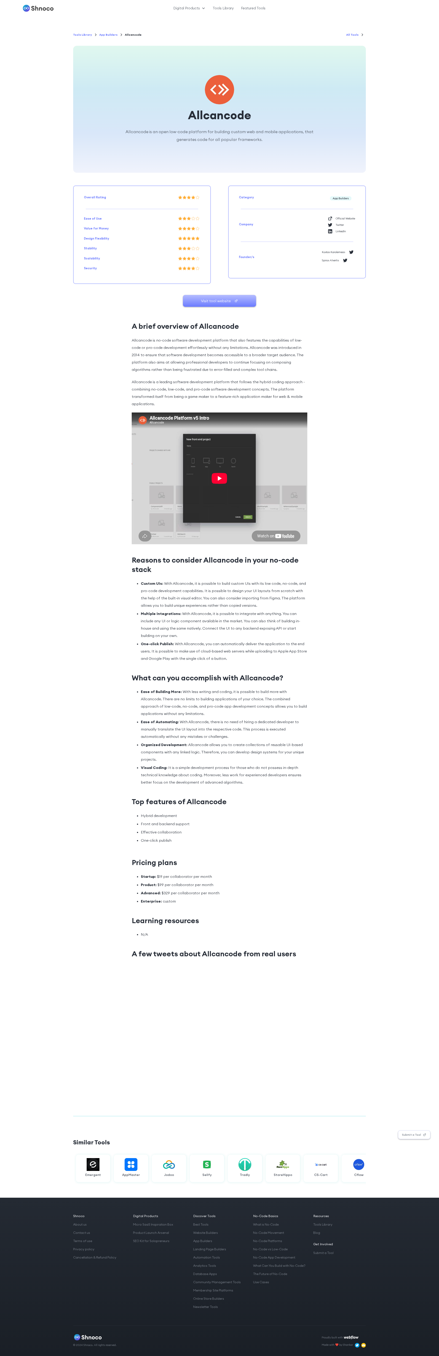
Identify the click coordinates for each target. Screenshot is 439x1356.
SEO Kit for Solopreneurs (151, 1241)
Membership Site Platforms (213, 1290)
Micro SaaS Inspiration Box (153, 1224)
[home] (54, 8)
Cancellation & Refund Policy (94, 1257)
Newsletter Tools (205, 1307)
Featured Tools (253, 8)
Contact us (81, 1233)
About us (80, 1224)
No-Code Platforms (267, 1241)
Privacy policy (83, 1249)
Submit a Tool (323, 1253)
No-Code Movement (268, 1233)
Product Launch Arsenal (151, 1233)
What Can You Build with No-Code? (279, 1266)
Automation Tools (206, 1257)
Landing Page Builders (209, 1249)
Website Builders (205, 1233)
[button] (189, 8)
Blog (316, 1233)
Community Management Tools (217, 1282)
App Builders (202, 1241)
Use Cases (261, 1282)
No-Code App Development (274, 1257)
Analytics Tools (204, 1266)
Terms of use (82, 1241)
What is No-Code (266, 1224)
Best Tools (201, 1224)
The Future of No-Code (270, 1274)
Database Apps (205, 1274)
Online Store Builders (208, 1299)
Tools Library (223, 8)
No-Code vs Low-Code (270, 1249)
